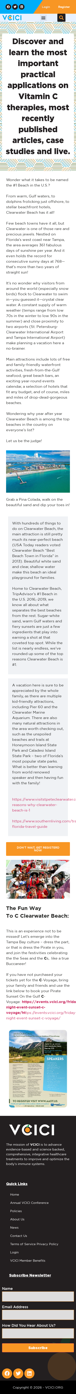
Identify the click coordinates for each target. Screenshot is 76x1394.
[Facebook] (8, 7)
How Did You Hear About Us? (29, 1325)
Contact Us (18, 1235)
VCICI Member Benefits (27, 1260)
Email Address (15, 1307)
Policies (16, 1211)
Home (14, 1194)
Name (7, 1288)
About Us (17, 1219)
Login (46, 6)
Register (64, 6)
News (14, 1227)
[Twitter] (15, 7)
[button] (43, 18)
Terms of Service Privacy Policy (34, 1244)
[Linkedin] (22, 7)
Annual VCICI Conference (29, 1202)
